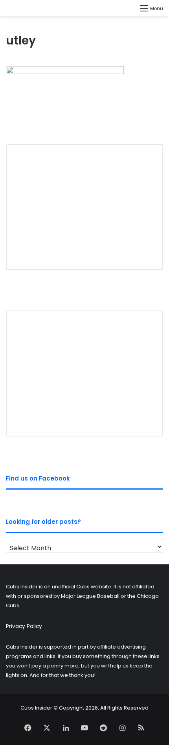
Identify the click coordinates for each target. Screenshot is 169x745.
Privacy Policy (24, 626)
